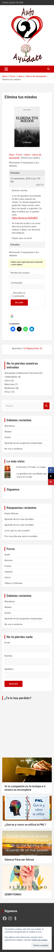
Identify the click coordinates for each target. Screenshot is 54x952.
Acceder (19, 302)
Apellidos (9, 669)
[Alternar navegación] (6, 69)
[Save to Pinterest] (51, 482)
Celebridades (10, 376)
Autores (8, 560)
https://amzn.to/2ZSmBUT (25, 218)
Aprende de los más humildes (19, 519)
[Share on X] (51, 476)
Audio (7, 554)
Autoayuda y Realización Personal (21, 373)
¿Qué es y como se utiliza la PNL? (25, 824)
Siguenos (13, 489)
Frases (7, 566)
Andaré (8, 431)
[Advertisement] (27, 729)
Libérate (8, 571)
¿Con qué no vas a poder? (17, 530)
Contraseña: (17, 282)
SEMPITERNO (12, 894)
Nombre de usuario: (20, 272)
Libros (27, 154)
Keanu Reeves (11, 513)
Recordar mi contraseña (19, 294)
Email (7, 642)
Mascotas (9, 384)
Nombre (8, 655)
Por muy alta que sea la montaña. (21, 536)
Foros (19, 154)
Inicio (11, 154)
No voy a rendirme (13, 448)
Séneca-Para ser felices (19, 859)
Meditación (9, 388)
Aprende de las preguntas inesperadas (23, 443)
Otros (7, 391)
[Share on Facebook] (51, 470)
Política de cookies (40, 940)
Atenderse (9, 426)
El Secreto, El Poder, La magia (31, 467)
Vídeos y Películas (13, 583)
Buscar (47, 405)
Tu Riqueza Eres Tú (32, 348)
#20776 (40, 185)
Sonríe (7, 437)
